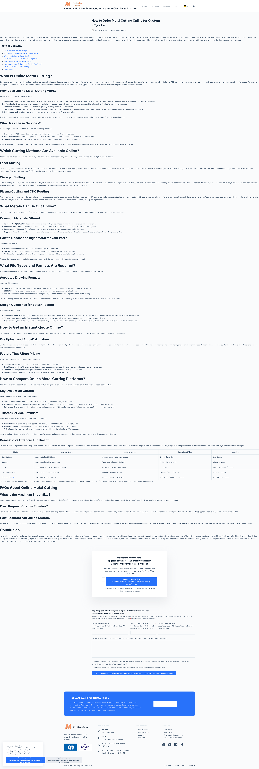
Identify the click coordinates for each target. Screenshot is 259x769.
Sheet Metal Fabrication (173, 738)
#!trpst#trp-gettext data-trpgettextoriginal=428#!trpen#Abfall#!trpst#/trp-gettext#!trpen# (64, 760)
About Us (141, 735)
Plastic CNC (168, 732)
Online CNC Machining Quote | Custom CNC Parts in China (100, 8)
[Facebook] (163, 744)
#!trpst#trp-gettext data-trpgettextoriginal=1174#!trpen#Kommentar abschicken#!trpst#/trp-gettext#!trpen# (134, 673)
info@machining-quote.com (112, 739)
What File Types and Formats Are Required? (20, 59)
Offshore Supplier (8, 477)
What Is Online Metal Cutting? (15, 51)
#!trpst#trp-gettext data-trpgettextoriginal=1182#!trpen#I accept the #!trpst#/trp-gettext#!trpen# (129, 667)
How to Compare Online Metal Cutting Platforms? (23, 64)
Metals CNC (168, 730)
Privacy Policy (142, 667)
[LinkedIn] (175, 744)
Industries (166, 6)
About (177, 6)
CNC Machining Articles (118, 30)
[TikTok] (182, 744)
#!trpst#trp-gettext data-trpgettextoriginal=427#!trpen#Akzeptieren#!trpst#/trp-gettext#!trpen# (25, 760)
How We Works (143, 732)
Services (145, 6)
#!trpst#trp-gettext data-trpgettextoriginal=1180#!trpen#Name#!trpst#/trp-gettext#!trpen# (110, 625)
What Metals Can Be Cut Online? (16, 56)
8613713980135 (108, 732)
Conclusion (8, 69)
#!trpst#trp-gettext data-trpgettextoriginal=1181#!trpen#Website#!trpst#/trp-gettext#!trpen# (176, 625)
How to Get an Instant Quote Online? (18, 61)
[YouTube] (169, 744)
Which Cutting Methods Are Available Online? (21, 53)
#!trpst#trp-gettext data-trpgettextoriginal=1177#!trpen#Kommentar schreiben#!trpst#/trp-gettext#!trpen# (130, 638)
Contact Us (142, 738)
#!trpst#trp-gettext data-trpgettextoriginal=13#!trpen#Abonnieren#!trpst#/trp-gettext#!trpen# (131, 581)
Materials (155, 6)
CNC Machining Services (173, 735)
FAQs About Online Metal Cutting (16, 67)
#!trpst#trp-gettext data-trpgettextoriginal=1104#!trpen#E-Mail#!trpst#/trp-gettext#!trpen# (143, 625)
